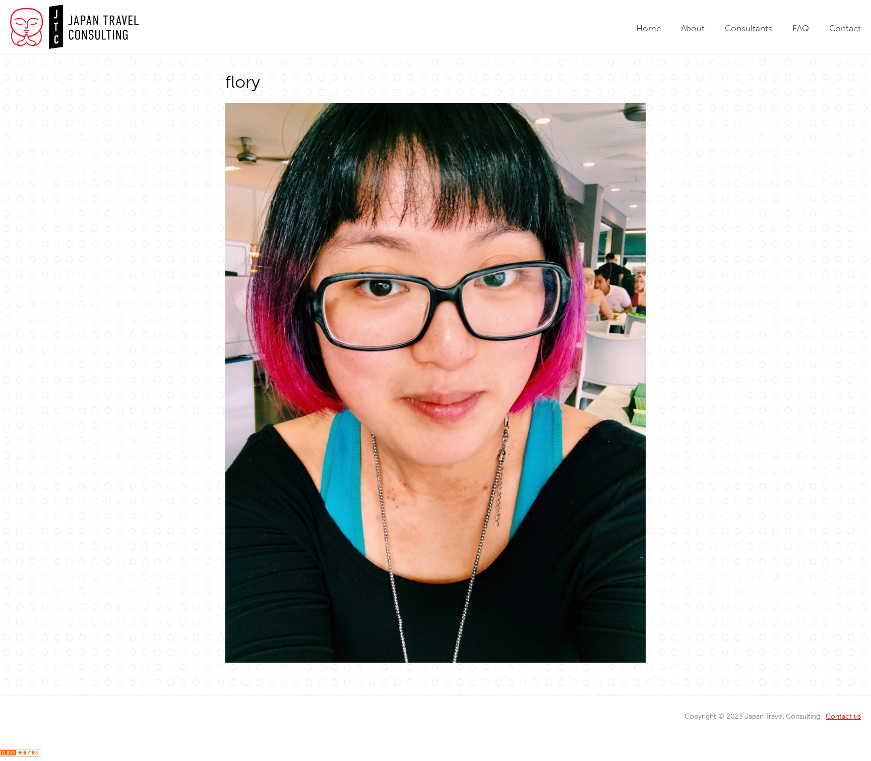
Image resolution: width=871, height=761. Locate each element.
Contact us (843, 716)
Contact (845, 28)
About (693, 28)
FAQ (800, 28)
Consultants (748, 28)
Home (648, 28)
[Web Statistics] (20, 753)
